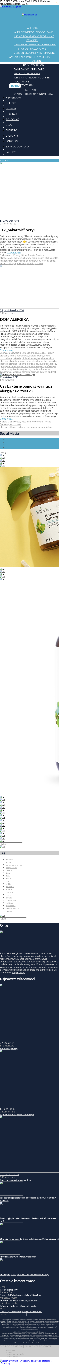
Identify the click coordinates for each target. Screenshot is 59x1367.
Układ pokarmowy (27, 36)
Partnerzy (33, 57)
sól (38, 260)
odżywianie (19, 260)
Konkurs (12, 141)
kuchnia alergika (49, 361)
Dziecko (11, 103)
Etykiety (32, 40)
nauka (38, 363)
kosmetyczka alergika (29, 361)
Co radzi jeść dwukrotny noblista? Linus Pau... (21, 1295)
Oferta (8, 1352)
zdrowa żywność (13, 908)
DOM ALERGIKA (14, 319)
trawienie (21, 263)
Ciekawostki (6, 255)
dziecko (9, 878)
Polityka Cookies (13, 1356)
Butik (15, 85)
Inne (51, 36)
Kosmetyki (33, 44)
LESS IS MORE (22, 77)
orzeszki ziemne (32, 427)
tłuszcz (3, 263)
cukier (41, 258)
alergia (3, 427)
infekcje (48, 258)
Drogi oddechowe (40, 32)
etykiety (13, 361)
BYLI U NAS (12, 135)
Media (46, 57)
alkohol (3, 258)
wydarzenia (10, 906)
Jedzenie (20, 44)
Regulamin (10, 1350)
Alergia (32, 28)
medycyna (10, 892)
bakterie (18, 258)
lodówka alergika (8, 363)
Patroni (36, 61)
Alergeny (20, 32)
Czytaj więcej (14, 252)
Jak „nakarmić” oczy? (17, 229)
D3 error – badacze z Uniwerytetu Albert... (20, 1300)
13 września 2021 (9, 221)
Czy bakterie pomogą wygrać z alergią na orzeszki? (26, 388)
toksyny (12, 263)
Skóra (44, 36)
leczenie (9, 889)
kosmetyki (10, 887)
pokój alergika (49, 363)
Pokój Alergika (38, 353)
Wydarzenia (17, 57)
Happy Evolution (32, 65)
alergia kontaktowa (18, 355)
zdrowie (39, 263)
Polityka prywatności (15, 1354)
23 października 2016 (12, 310)
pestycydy (31, 260)
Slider (24, 255)
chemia (44, 358)
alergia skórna (36, 355)
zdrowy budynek (48, 372)
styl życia (33, 369)
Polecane (12, 119)
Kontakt (30, 90)
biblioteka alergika (31, 358)
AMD (10, 258)
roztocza (4, 369)
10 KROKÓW (21, 69)
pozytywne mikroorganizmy (13, 366)
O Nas (18, 94)
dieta (8, 873)
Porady (11, 108)
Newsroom (13, 97)
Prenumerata (43, 94)
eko (7, 881)
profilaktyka (50, 366)
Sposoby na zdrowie (32, 48)
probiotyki (47, 427)
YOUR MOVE (21, 81)
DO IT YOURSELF (41, 77)
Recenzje (12, 114)
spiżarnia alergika (18, 369)
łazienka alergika (26, 363)
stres (52, 260)
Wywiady (27, 85)
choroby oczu (30, 258)
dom (8, 876)
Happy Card (36, 69)
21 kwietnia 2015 (9, 377)
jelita (55, 258)
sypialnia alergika (21, 372)
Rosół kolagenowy (8, 1289)
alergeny (4, 355)
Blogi (9, 125)
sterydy (45, 260)
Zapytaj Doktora (17, 146)
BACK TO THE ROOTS (27, 73)
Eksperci (12, 130)
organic (9, 897)
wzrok (30, 263)
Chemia (45, 44)
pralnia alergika (36, 366)
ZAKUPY (10, 152)
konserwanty (6, 260)
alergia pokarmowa (14, 865)
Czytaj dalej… (18, 972)
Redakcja (28, 94)
